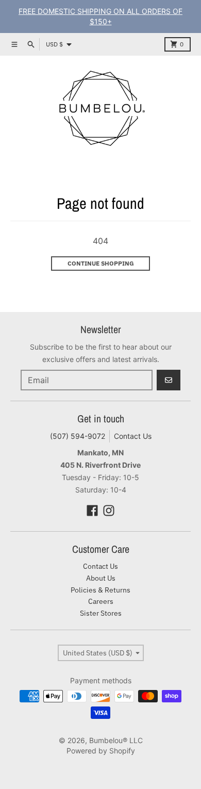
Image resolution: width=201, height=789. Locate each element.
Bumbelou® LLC (116, 740)
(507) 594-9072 (77, 436)
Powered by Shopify (100, 750)
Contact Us (133, 436)
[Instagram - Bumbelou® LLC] (109, 510)
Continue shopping (101, 263)
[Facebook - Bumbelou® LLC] (92, 510)
